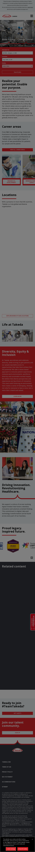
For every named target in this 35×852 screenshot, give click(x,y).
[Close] (32, 839)
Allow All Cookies (22, 849)
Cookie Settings (11, 849)
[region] (17, 844)
